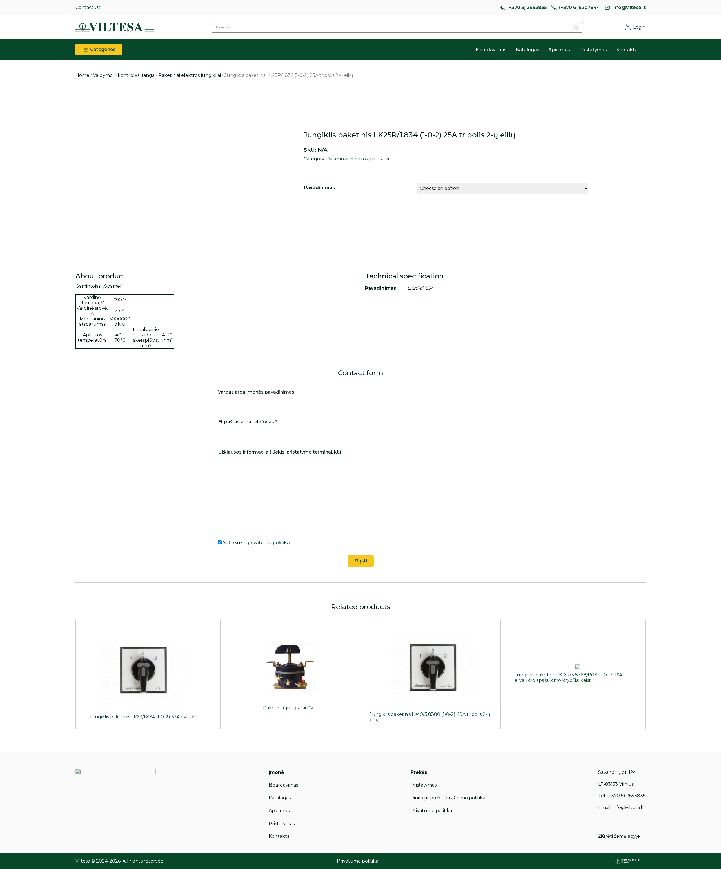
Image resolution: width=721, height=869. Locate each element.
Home (82, 75)
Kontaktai (627, 49)
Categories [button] (102, 49)
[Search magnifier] (576, 27)
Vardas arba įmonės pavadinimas (256, 392)
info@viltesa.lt (629, 7)
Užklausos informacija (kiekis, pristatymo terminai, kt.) (279, 452)
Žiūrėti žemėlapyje (619, 836)
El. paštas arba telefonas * (247, 422)
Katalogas (527, 49)
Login (639, 27)
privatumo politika (269, 542)
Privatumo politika (431, 810)
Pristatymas (593, 49)
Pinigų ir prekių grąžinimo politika (448, 798)
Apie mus (559, 49)
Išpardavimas (491, 49)
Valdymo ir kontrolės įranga (124, 75)
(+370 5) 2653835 (527, 7)
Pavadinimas (319, 187)
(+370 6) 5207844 (579, 7)
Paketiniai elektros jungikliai (189, 75)
